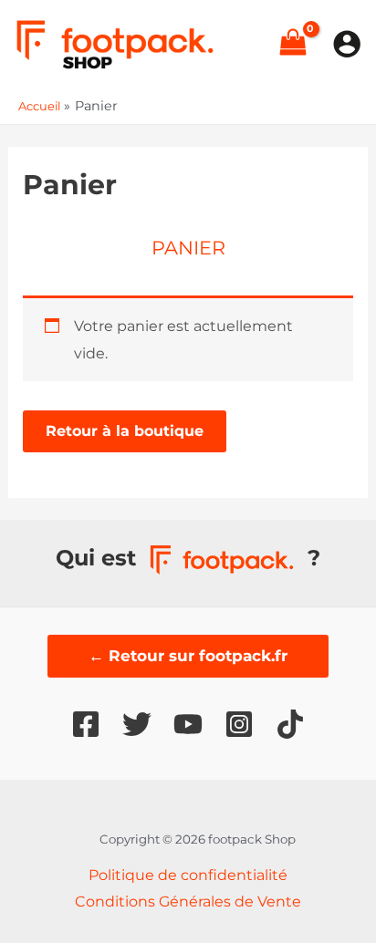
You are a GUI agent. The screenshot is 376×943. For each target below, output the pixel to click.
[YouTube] (188, 724)
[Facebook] (85, 724)
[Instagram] (239, 724)
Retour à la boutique (125, 431)
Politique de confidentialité (188, 875)
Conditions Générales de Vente (188, 901)
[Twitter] (136, 724)
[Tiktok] (290, 724)
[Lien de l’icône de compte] (346, 43)
